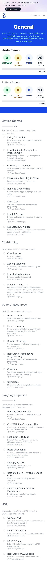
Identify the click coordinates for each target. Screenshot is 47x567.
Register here (12, 9)
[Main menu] (44, 15)
